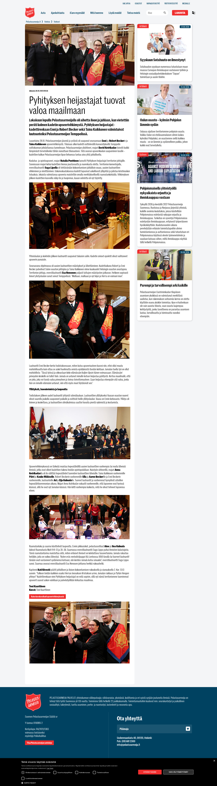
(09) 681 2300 (128, 741)
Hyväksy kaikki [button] (149, 772)
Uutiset (57, 21)
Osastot (138, 3)
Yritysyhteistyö (171, 3)
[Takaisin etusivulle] (33, 21)
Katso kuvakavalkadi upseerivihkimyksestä (47, 596)
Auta (43, 12)
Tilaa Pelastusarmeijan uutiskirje (39, 743)
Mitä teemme (96, 12)
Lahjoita (180, 12)
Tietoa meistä (133, 12)
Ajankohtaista (57, 12)
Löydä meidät (115, 12)
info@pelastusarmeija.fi (128, 744)
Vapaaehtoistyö (153, 3)
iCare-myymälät (77, 12)
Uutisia (47, 21)
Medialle (186, 3)
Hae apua (126, 3)
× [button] (214, 761)
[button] (77, 782)
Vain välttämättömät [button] (178, 772)
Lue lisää (50, 768)
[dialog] (108, 772)
